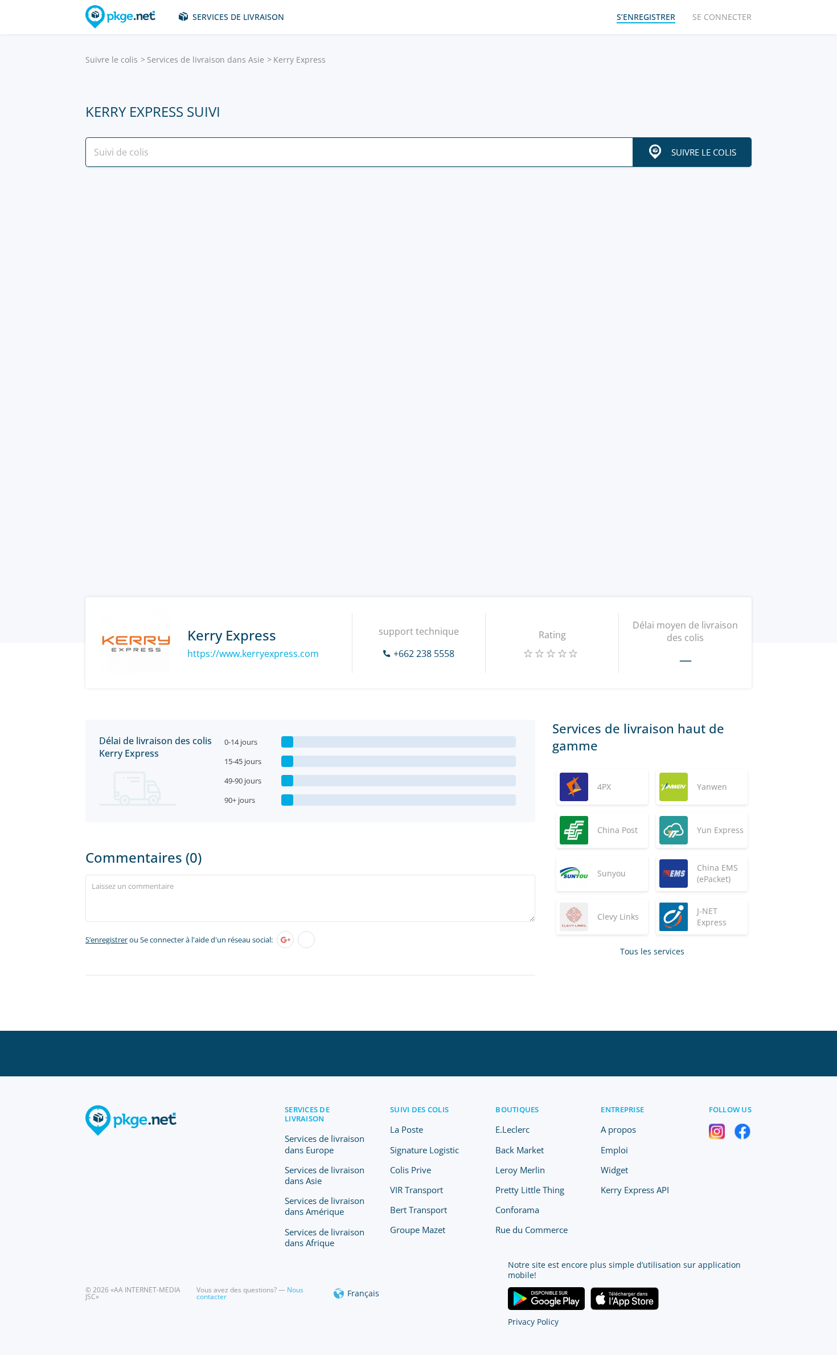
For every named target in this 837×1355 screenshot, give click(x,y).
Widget (614, 1170)
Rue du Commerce (531, 1229)
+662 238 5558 (423, 653)
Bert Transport (418, 1209)
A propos (618, 1129)
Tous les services (652, 951)
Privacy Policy (533, 1322)
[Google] (285, 939)
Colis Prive (410, 1170)
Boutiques (517, 1109)
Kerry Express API (635, 1189)
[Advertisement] (418, 275)
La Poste (406, 1129)
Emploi (614, 1150)
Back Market (519, 1150)
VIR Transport (416, 1189)
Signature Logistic (424, 1150)
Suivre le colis (111, 59)
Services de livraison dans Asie (205, 59)
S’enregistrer (106, 939)
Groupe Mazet (417, 1229)
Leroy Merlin (520, 1170)
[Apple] (306, 939)
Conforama (517, 1209)
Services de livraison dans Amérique (324, 1206)
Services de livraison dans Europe (324, 1144)
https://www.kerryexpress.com (253, 653)
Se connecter (722, 16)
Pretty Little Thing (529, 1189)
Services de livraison (238, 16)
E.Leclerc (512, 1129)
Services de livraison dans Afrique (324, 1237)
